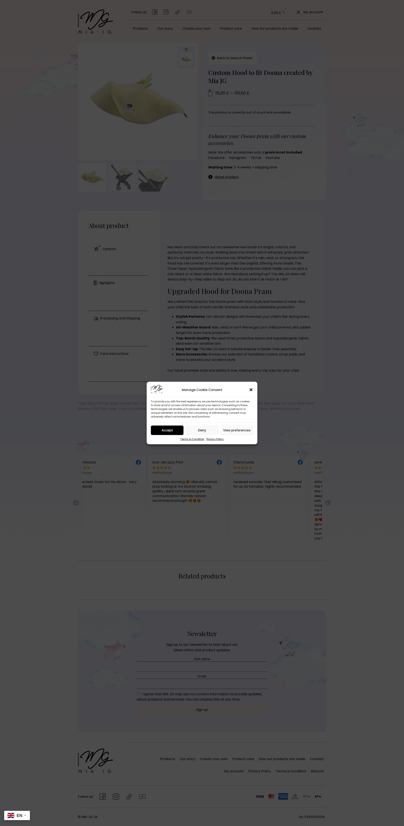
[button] (251, 390)
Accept (167, 430)
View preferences (237, 430)
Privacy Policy (215, 439)
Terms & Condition (192, 439)
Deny (202, 430)
